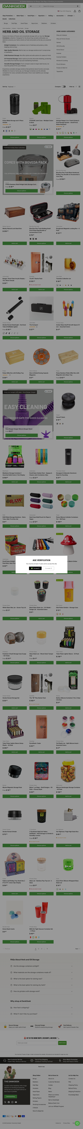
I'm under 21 (48, 568)
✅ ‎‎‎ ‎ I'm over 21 (35, 568)
